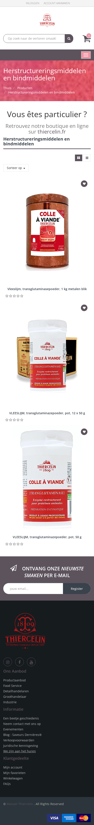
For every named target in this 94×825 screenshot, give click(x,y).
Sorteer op (15, 168)
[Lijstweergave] (87, 157)
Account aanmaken (57, 3)
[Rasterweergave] (78, 157)
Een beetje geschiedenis (21, 718)
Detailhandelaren (16, 691)
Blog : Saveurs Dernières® (22, 735)
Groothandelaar (14, 697)
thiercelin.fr (52, 131)
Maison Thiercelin (20, 804)
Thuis (7, 88)
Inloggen (32, 3)
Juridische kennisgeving (20, 746)
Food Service (12, 686)
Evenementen (13, 729)
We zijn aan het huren (19, 751)
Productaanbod (14, 680)
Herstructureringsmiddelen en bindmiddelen (41, 92)
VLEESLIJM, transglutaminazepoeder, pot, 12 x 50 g (47, 413)
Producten (24, 88)
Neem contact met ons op (22, 724)
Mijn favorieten (14, 773)
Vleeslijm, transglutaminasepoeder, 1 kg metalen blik (47, 289)
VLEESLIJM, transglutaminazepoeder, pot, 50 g (47, 537)
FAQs (7, 784)
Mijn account (12, 767)
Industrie (10, 702)
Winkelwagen (13, 778)
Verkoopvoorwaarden (18, 740)
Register (77, 589)
